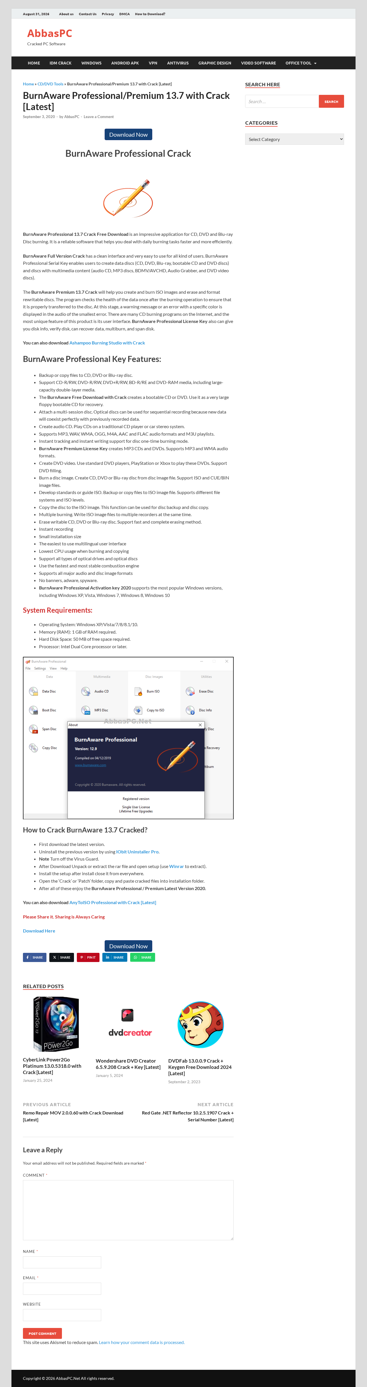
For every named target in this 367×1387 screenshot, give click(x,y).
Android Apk (125, 62)
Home (34, 62)
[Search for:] (294, 101)
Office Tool (298, 62)
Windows (91, 62)
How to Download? (150, 13)
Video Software (258, 62)
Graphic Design (214, 62)
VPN (153, 62)
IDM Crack (61, 62)
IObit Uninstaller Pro (137, 851)
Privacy (108, 13)
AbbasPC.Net (68, 1378)
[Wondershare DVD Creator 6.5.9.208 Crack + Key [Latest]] (128, 1026)
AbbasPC (49, 33)
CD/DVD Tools (50, 83)
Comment (35, 1175)
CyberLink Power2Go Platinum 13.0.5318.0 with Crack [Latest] (52, 1066)
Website (32, 1304)
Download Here (39, 930)
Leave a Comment (99, 116)
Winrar (176, 866)
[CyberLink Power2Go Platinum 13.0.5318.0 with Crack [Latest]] (55, 1026)
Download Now (128, 134)
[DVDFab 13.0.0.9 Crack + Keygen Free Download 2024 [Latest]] (201, 1026)
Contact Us (88, 13)
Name (30, 1251)
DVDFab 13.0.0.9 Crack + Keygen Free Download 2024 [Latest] (200, 1067)
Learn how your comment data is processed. (142, 1342)
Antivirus (178, 62)
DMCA (124, 13)
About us (66, 13)
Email (31, 1278)
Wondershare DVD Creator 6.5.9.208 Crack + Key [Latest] (128, 1064)
